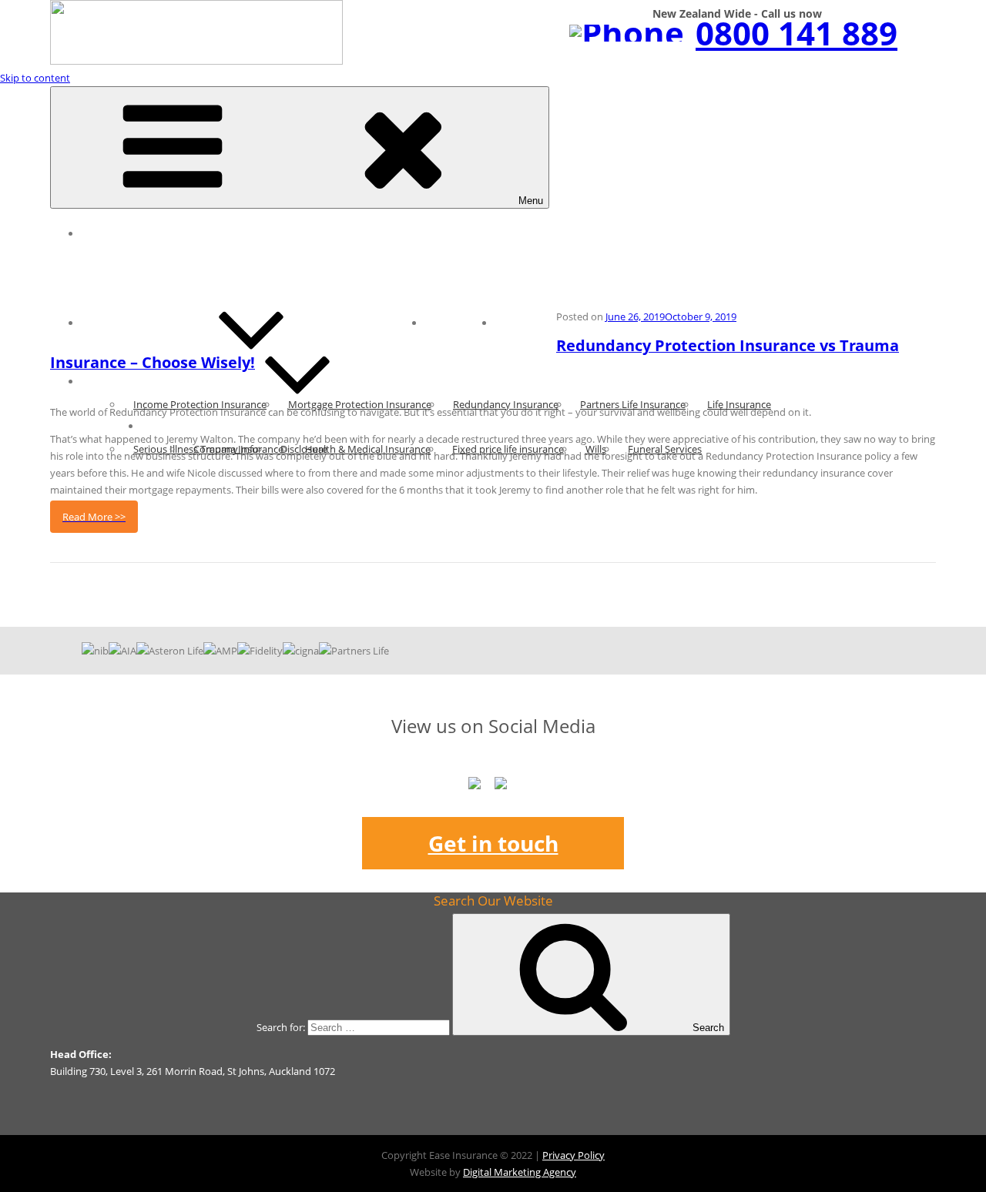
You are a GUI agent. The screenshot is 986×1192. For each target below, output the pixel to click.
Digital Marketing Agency (519, 1172)
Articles (111, 323)
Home (107, 233)
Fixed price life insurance (508, 449)
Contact (525, 323)
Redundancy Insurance (505, 404)
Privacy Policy (573, 1155)
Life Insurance (739, 404)
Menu (530, 200)
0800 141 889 (796, 33)
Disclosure (303, 449)
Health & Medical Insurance (368, 449)
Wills (595, 449)
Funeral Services (665, 449)
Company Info (226, 449)
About (167, 426)
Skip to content (35, 78)
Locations (459, 323)
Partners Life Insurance (633, 404)
